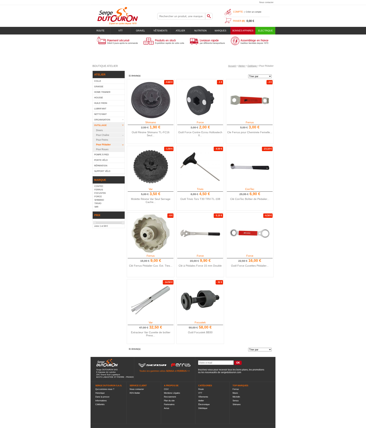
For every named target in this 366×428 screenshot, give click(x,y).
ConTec (249, 189)
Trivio (200, 189)
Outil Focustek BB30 (200, 332)
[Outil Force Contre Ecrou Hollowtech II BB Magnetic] (200, 100)
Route (100, 30)
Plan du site (169, 400)
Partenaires (169, 404)
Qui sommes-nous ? (104, 389)
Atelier (180, 30)
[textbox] (181, 16)
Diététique (202, 408)
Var (151, 189)
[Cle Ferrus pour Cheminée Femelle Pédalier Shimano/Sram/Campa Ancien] (250, 100)
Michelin (236, 397)
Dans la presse (102, 397)
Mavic (235, 393)
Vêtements (160, 30)
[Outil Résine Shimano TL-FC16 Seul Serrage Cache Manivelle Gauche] (151, 100)
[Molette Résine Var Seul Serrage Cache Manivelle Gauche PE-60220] (151, 167)
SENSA (170, 371)
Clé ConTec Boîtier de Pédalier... (249, 198)
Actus (166, 408)
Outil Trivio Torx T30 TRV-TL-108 (200, 198)
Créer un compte (253, 12)
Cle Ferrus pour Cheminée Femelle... (249, 132)
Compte (238, 11)
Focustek (200, 322)
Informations (101, 400)
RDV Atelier (135, 393)
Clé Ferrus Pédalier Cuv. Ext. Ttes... (150, 265)
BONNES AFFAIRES (242, 30)
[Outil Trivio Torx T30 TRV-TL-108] (200, 167)
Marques (220, 30)
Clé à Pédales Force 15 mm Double (200, 265)
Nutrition (200, 30)
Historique (100, 393)
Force (200, 122)
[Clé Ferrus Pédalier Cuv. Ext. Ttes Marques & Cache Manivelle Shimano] (151, 233)
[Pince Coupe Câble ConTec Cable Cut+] (250, 167)
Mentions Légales (172, 393)
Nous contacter (266, 2)
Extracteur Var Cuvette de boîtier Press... (150, 334)
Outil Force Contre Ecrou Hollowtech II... (200, 134)
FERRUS (182, 371)
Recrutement (170, 397)
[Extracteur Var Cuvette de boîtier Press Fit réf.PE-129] (151, 300)
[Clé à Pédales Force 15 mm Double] (200, 233)
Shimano (150, 122)
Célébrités (100, 404)
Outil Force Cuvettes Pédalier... (250, 265)
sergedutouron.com (231, 372)
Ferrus (250, 122)
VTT (120, 30)
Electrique (265, 30)
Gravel (140, 30)
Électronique (204, 404)
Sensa (235, 400)
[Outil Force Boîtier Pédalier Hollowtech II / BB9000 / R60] (250, 233)
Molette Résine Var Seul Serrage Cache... (150, 200)
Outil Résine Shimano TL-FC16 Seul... (150, 134)
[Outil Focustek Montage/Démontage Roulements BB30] (200, 300)
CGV (166, 389)
